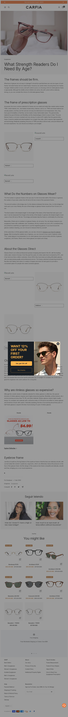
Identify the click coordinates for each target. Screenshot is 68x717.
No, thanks (21, 370)
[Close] (58, 344)
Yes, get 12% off (21, 363)
